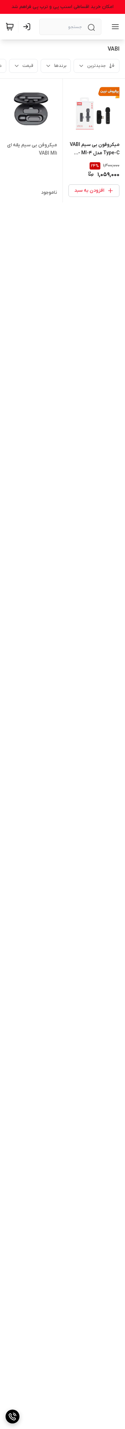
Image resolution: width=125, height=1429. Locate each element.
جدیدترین (96, 66)
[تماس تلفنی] (12, 1416)
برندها (60, 66)
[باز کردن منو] (113, 26)
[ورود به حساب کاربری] (28, 26)
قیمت (28, 66)
